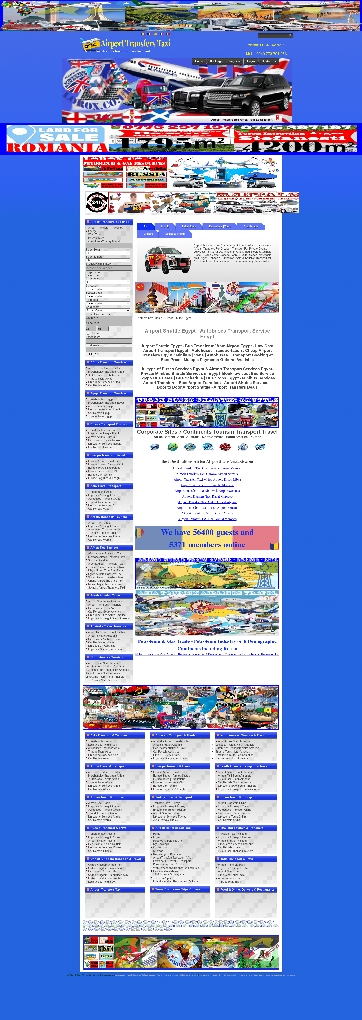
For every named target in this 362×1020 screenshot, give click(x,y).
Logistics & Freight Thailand (235, 837)
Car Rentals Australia (101, 642)
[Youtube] (113, 897)
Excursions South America (104, 608)
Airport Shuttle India (230, 871)
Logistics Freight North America (105, 666)
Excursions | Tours (220, 226)
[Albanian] (97, 921)
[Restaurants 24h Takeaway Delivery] (127, 212)
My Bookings (161, 844)
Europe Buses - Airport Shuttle (106, 464)
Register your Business (167, 854)
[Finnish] (217, 921)
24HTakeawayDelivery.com (232, 975)
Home (199, 61)
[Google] (105, 897)
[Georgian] (233, 921)
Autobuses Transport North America (107, 669)
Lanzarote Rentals (208, 975)
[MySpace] (105, 912)
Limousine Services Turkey (169, 816)
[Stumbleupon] (121, 905)
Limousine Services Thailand (235, 844)
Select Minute (94, 256)
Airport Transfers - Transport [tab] (105, 227)
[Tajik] (117, 928)
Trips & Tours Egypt (100, 416)
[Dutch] (195, 921)
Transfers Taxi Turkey (166, 803)
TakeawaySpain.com (165, 878)
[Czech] (183, 921)
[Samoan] (246, 925)
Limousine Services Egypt (104, 409)
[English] (86, 921)
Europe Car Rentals (100, 474)
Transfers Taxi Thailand (232, 833)
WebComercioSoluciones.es (141, 975)
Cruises (148, 233)
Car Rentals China (229, 820)
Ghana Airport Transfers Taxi (105, 580)
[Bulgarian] (135, 921)
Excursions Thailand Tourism (235, 850)
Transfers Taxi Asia (100, 491)
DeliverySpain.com (255, 975)
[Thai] (128, 928)
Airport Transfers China (232, 803)
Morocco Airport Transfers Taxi (106, 556)
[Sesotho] (265, 925)
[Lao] (143, 925)
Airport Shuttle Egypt (101, 406)
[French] (221, 921)
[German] (239, 921)
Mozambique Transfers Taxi (105, 584)
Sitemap (158, 850)
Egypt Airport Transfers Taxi (105, 574)
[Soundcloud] (121, 897)
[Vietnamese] (157, 928)
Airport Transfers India (231, 864)
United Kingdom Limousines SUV (108, 875)
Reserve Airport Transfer (168, 840)
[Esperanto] (201, 921)
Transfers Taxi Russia (101, 430)
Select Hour (93, 249)
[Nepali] (193, 925)
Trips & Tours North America (103, 673)
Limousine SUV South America (107, 615)
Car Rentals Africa (99, 385)
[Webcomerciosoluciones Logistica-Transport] (192, 212)
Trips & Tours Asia (99, 502)
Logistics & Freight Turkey (169, 806)
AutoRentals (251, 226)
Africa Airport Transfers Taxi (105, 553)
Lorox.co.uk (120, 975)
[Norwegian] (199, 925)
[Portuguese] (222, 925)
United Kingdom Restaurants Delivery (176, 881)
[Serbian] (259, 925)
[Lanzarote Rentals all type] (257, 212)
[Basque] (122, 921)
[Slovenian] (276, 925)
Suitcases (92, 285)
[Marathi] (179, 925)
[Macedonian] (159, 925)
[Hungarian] (91, 925)
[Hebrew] (271, 921)
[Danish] (189, 921)
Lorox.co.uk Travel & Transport (172, 861)
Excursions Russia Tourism (105, 440)
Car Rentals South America (104, 611)
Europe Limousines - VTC (103, 471)
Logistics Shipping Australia (105, 649)
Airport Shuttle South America (106, 601)
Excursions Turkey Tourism (169, 809)
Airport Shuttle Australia (102, 635)
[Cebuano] (148, 921)
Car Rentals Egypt (99, 413)
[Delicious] (97, 905)
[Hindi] (85, 925)
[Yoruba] (169, 928)
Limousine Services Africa (104, 382)
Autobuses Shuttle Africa (103, 375)
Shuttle (165, 226)
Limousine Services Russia (104, 443)
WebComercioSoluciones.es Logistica (176, 867)
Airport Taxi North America (104, 663)
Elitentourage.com (189, 975)
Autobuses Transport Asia (104, 498)
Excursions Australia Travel (105, 639)
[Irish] (108, 925)
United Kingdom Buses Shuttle (106, 868)
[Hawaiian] (264, 921)
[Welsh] (163, 928)
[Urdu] (145, 928)
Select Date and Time (99, 314)
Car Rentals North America (102, 680)
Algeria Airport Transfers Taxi (105, 563)
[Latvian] (148, 925)
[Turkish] (133, 928)
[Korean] (131, 925)
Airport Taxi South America (104, 604)
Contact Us (269, 61)
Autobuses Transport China (234, 809)
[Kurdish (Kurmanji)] (137, 925)
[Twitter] (97, 897)
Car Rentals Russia (100, 447)
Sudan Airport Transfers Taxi (105, 577)
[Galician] (227, 921)
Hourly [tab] (92, 231)
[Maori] (173, 925)
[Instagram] (129, 897)
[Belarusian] (128, 921)
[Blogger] (105, 905)
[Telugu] (123, 928)
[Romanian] (234, 925)
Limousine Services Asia (103, 505)
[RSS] (137, 905)
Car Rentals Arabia (99, 539)
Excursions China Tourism (234, 813)
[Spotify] (89, 912)
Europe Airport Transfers (103, 461)
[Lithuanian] (153, 925)
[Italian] (113, 925)
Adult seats (93, 278)
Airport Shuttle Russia (101, 437)
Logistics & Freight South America (109, 618)
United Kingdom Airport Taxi (105, 864)
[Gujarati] (251, 921)
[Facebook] (89, 897)
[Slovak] (271, 925)
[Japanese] (119, 925)
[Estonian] (207, 921)
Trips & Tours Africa (100, 378)
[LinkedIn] (89, 905)
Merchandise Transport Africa (106, 371)
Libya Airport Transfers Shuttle (106, 570)
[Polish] (217, 925)
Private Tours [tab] (96, 237)
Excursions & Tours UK (102, 871)
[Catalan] (141, 921)
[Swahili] (104, 928)
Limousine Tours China (232, 816)
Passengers (93, 336)
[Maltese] (166, 925)
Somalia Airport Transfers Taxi (106, 587)
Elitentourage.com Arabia (168, 864)
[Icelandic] (97, 925)
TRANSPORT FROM (98, 263)
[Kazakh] (125, 925)
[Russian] (240, 925)
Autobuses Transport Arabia (105, 529)
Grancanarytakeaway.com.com (280, 975)
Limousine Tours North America (105, 676)
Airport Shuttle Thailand (232, 840)
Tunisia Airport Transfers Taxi (106, 567)
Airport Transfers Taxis (167, 975)
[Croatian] (177, 921)
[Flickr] (97, 912)
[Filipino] (212, 921)
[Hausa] (257, 921)
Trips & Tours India (229, 881)
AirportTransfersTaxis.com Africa (173, 857)
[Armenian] (109, 921)
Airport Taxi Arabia (99, 522)
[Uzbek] (151, 928)
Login (251, 61)
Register (234, 61)
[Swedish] (111, 928)
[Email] (129, 905)
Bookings (216, 61)
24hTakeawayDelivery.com (169, 874)
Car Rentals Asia (98, 508)
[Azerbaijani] (116, 921)
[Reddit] (113, 905)
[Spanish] (92, 928)
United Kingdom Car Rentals (105, 878)
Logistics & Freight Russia (104, 433)
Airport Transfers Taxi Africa (105, 368)
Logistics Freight (175, 233)
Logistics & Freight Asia (102, 495)
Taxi (146, 226)
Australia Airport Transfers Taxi (107, 632)
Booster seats (94, 292)
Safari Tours (189, 226)
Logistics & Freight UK (102, 881)
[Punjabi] (228, 925)
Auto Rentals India (229, 878)
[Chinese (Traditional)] (168, 921)
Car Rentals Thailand (230, 847)
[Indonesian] (102, 925)
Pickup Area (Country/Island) (103, 241)
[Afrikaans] (91, 921)
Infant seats (93, 299)
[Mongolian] (186, 925)
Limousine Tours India (231, 875)
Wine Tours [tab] (95, 234)
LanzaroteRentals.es (165, 871)
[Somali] (86, 928)
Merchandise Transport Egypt (106, 402)
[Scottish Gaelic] (253, 925)
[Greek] (245, 921)
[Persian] (211, 925)
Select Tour (93, 275)
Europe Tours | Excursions (104, 467)
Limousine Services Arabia (104, 536)
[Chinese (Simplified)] (157, 921)
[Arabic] (103, 921)
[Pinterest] (137, 897)
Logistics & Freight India (233, 868)
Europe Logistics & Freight (104, 478)
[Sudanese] (98, 928)
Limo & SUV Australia (101, 645)
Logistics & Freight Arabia (103, 526)
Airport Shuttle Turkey (166, 813)
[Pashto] (205, 925)
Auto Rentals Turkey (165, 820)
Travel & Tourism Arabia (102, 532)
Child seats (92, 306)
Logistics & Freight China (233, 806)
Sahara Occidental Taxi (102, 560)
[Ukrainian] (139, 928)
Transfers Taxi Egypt (101, 399)
